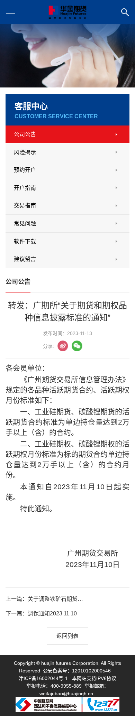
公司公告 (25, 134)
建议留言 (25, 259)
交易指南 (25, 205)
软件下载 (25, 241)
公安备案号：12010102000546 (77, 670)
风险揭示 (25, 152)
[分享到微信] (77, 346)
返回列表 (67, 636)
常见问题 (25, 223)
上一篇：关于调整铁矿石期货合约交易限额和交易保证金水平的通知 (47, 599)
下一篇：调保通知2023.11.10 (41, 613)
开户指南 (25, 188)
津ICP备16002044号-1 (43, 678)
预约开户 (25, 170)
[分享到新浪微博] (62, 346)
